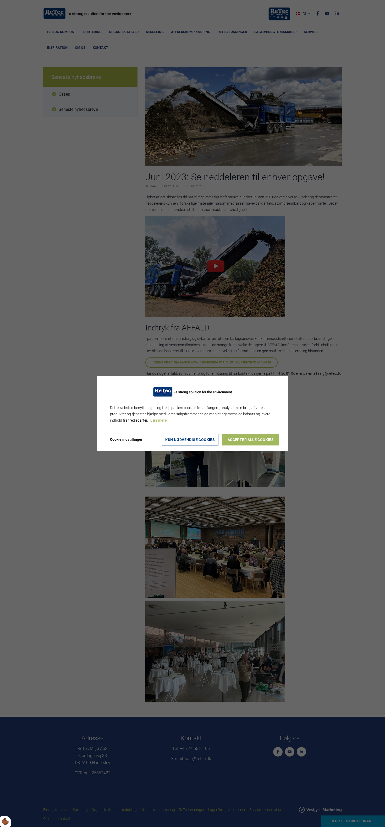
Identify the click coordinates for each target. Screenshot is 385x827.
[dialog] (192, 413)
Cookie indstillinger (126, 439)
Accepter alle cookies (251, 440)
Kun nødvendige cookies (190, 440)
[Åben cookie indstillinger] (5, 821)
